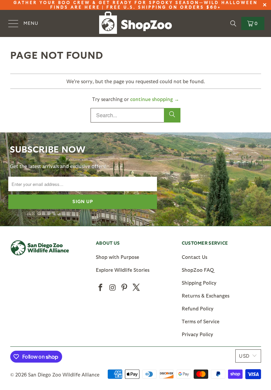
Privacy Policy (197, 334)
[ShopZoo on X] (136, 288)
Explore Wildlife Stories (122, 270)
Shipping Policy (199, 283)
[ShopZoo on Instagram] (113, 288)
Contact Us (194, 257)
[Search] (233, 23)
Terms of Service (200, 321)
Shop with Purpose (117, 257)
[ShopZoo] (135, 24)
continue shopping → (154, 99)
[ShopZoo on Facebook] (101, 288)
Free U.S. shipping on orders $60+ (163, 7)
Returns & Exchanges (205, 296)
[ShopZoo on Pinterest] (125, 288)
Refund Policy (197, 308)
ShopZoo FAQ (198, 270)
